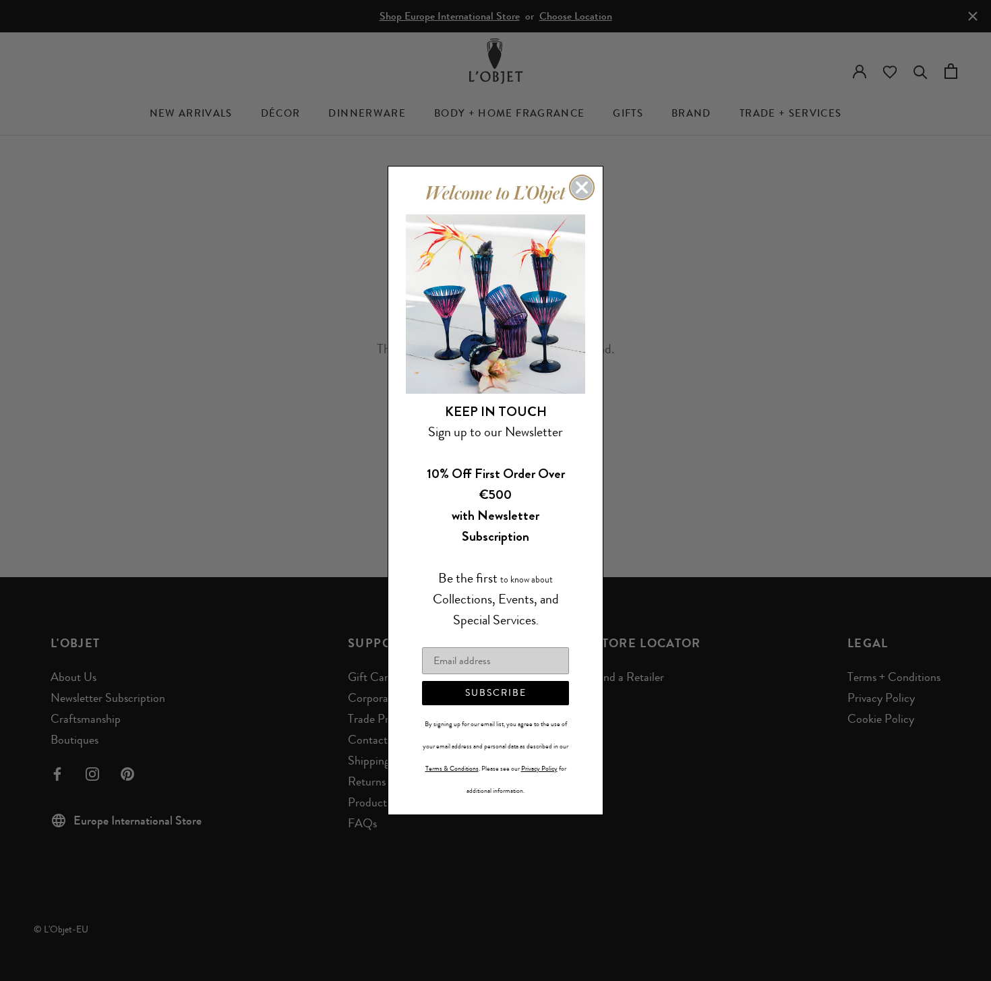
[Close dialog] (582, 187)
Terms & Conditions (452, 768)
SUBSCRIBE (496, 692)
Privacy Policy (539, 768)
